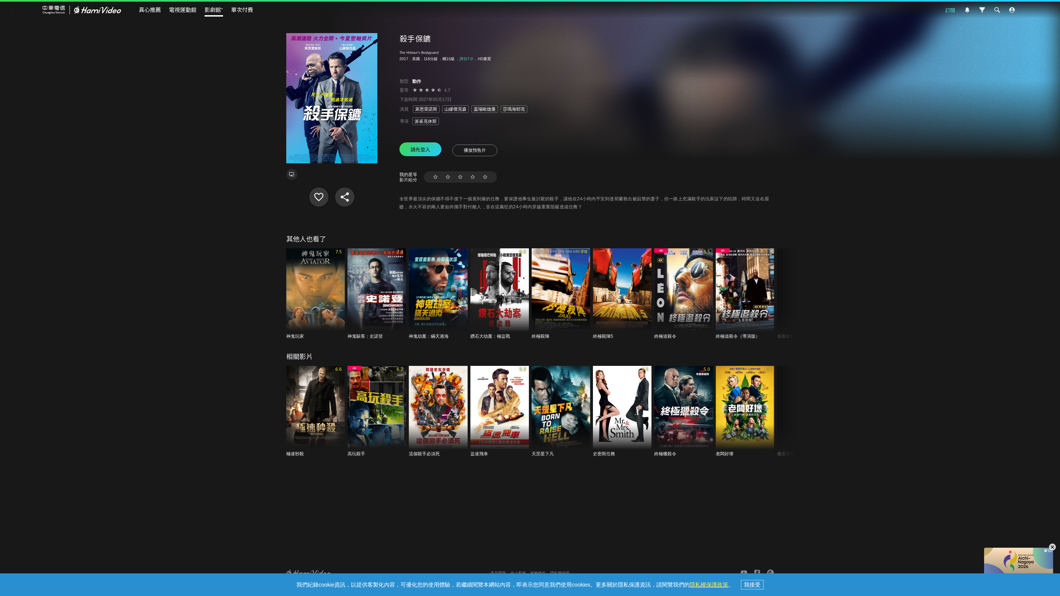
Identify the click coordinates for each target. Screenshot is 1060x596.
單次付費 (242, 10)
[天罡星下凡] (561, 411)
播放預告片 (475, 150)
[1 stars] (435, 177)
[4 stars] (473, 177)
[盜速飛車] (499, 411)
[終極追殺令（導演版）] (745, 294)
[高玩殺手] (377, 411)
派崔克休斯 (426, 121)
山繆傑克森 (455, 109)
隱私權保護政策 (709, 585)
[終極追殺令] (683, 294)
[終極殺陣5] (622, 294)
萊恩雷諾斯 (426, 109)
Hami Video (82, 10)
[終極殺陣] (561, 294)
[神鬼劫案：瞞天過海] (438, 294)
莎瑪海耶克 (514, 109)
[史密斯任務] (622, 411)
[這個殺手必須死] (438, 411)
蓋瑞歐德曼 (485, 109)
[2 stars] (448, 177)
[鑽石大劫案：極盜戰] (499, 294)
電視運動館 (183, 10)
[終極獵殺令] (683, 411)
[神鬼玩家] (315, 294)
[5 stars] (485, 177)
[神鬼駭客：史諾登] (377, 294)
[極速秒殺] (315, 411)
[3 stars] (460, 177)
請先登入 (420, 149)
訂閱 (950, 10)
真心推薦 (150, 10)
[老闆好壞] (745, 411)
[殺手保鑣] (318, 197)
